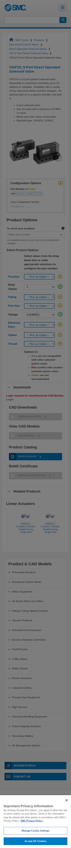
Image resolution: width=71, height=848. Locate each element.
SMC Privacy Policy (31, 820)
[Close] (67, 800)
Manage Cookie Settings (36, 830)
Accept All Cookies (35, 841)
